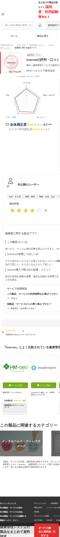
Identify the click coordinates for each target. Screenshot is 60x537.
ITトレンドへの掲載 (41, 516)
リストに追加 (16, 385)
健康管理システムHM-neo (12, 392)
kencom (51, 45)
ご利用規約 (54, 503)
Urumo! (49, 520)
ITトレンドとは (40, 503)
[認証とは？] (10, 188)
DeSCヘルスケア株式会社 (40, 70)
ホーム (14, 35)
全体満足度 (18, 124)
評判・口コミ (5, 48)
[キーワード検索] (40, 25)
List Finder (38, 520)
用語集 (36, 511)
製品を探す (43, 35)
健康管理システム (37, 45)
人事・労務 (21, 45)
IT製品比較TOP (6, 45)
